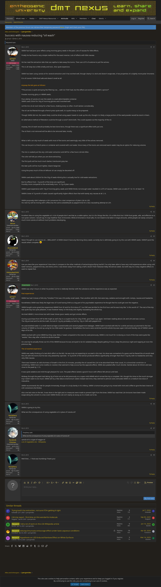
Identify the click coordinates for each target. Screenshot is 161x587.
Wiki (73, 18)
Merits (101, 18)
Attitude (64, 18)
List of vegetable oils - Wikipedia (33, 442)
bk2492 (14, 526)
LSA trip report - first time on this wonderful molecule (35, 517)
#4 (154, 261)
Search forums (18, 22)
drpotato (148, 539)
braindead (15, 533)
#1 (154, 47)
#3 (154, 236)
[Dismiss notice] (154, 27)
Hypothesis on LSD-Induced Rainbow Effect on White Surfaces (47, 537)
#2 (154, 212)
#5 (154, 285)
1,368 (17, 69)
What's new (20, 18)
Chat (94, 18)
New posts (8, 22)
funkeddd (14, 512)
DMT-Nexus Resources (47, 18)
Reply (153, 206)
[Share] (151, 47)
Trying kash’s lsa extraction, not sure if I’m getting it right (36, 510)
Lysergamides (30, 512)
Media (32, 18)
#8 (154, 455)
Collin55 (14, 540)
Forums (10, 18)
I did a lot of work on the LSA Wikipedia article (39, 524)
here (62, 27)
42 (18, 256)
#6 (154, 404)
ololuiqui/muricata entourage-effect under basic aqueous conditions (49, 530)
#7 (154, 428)
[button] (26, 18)
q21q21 (9, 39)
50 (18, 231)
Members (83, 18)
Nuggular (14, 519)
